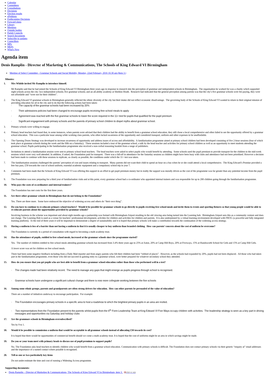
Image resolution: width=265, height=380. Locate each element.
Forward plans (14, 22)
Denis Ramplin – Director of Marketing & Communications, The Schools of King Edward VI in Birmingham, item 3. (72, 372)
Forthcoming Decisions (18, 19)
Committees (13, 5)
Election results (14, 13)
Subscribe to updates (17, 38)
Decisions (12, 11)
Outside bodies (14, 30)
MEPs (10, 46)
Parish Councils (15, 33)
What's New (13, 49)
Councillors (13, 41)
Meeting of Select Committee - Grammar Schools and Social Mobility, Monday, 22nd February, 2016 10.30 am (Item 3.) (68, 73)
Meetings (11, 27)
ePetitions (12, 16)
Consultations (14, 8)
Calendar (11, 2)
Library (11, 24)
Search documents (16, 35)
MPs (9, 44)
